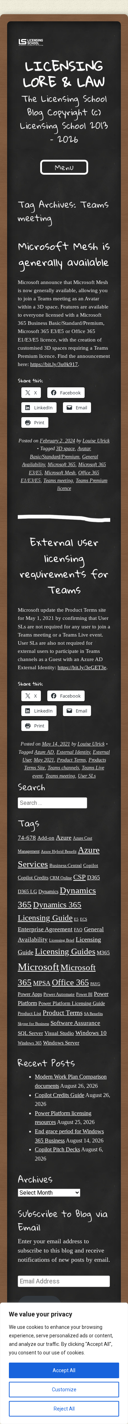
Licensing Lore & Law (64, 73)
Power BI (84, 994)
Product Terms (71, 760)
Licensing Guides (65, 951)
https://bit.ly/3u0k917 (54, 364)
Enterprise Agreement (45, 929)
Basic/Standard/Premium (54, 456)
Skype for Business (33, 1024)
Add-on (45, 838)
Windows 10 (91, 1032)
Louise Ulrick (96, 440)
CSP (79, 877)
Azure (63, 837)
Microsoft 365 (61, 464)
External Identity (73, 752)
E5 (76, 919)
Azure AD (44, 752)
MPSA (41, 983)
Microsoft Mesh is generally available (64, 254)
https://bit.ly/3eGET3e (82, 667)
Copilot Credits (33, 877)
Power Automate (59, 994)
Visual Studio (59, 1033)
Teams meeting (58, 480)
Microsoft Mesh (59, 472)
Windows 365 (30, 1043)
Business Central (65, 865)
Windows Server (61, 1043)
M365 (103, 952)
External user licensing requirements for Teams (64, 565)
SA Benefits (93, 1014)
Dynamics (48, 891)
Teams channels (63, 767)
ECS (83, 919)
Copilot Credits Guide (59, 1095)
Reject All (64, 1409)
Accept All (64, 1370)
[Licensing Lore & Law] (64, 43)
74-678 (27, 837)
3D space (65, 448)
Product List (29, 1013)
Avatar (84, 448)
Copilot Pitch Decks (57, 1149)
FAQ (78, 929)
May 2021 (44, 760)
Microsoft (38, 966)
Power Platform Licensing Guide (71, 1003)
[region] (64, 1363)
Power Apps (30, 994)
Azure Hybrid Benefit (58, 851)
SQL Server (30, 1033)
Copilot (90, 865)
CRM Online (61, 878)
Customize (64, 1389)
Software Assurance (75, 1023)
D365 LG (27, 891)
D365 (93, 877)
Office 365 (70, 982)
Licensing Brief (61, 940)
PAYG (95, 984)
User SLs (87, 776)
